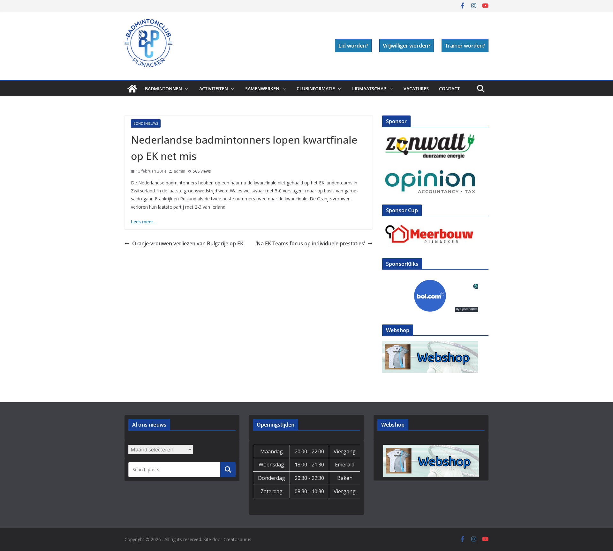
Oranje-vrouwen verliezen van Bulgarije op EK (187, 243)
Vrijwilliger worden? (406, 45)
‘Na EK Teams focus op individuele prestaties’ (310, 243)
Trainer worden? (465, 45)
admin (179, 171)
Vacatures (416, 89)
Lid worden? (353, 45)
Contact (449, 89)
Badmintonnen (163, 89)
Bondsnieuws (145, 123)
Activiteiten (213, 89)
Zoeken (228, 469)
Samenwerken (262, 89)
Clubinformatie (316, 89)
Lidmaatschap (369, 89)
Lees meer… (144, 222)
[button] (185, 88)
